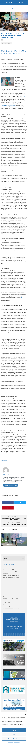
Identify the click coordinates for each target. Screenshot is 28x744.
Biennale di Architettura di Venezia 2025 (11, 575)
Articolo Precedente (14, 516)
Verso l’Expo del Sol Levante (8, 587)
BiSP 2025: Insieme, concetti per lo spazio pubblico (13, 583)
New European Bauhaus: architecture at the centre (14, 519)
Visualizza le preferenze (14, 738)
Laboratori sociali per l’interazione (10, 585)
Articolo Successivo (14, 522)
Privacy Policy (17, 742)
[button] (25, 714)
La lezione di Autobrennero (8, 591)
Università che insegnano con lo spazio (11, 608)
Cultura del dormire (7, 600)
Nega (14, 734)
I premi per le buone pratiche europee (14, 524)
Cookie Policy (10, 742)
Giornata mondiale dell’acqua (9, 604)
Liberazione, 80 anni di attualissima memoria (12, 581)
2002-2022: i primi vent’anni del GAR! (10, 598)
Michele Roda (6, 39)
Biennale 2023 (6, 596)
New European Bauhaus (6, 43)
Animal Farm (5, 573)
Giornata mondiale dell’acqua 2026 (10, 571)
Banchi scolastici (6, 602)
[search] (23, 558)
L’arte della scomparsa (7, 592)
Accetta (14, 730)
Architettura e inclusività (8, 588)
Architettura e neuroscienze (9, 594)
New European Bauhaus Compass (8, 105)
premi (17, 495)
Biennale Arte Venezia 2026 (8, 569)
